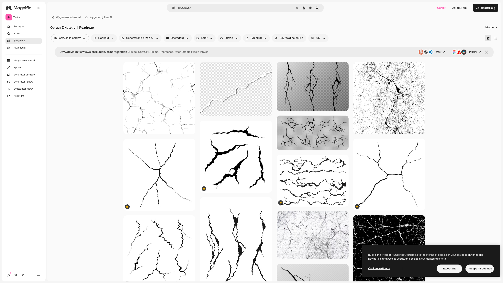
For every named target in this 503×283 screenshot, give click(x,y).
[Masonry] (488, 38)
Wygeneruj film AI (101, 17)
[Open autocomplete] (172, 7)
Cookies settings (379, 268)
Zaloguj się (459, 8)
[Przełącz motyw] (23, 275)
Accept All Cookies (480, 268)
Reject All (449, 268)
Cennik (441, 8)
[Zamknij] (486, 52)
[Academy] (16, 275)
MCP (439, 51)
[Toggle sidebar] (38, 8)
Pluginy (473, 51)
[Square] (495, 38)
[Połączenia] (9, 275)
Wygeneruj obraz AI (68, 17)
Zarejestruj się (485, 8)
